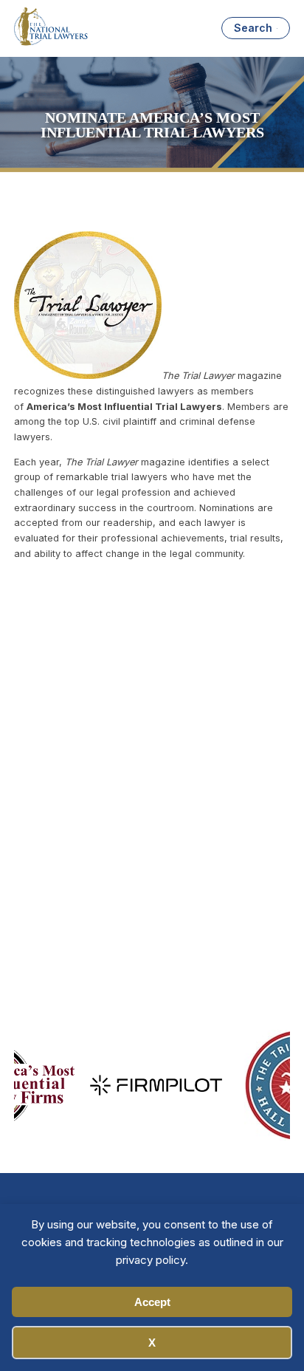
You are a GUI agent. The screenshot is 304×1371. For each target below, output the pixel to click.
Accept (152, 1302)
